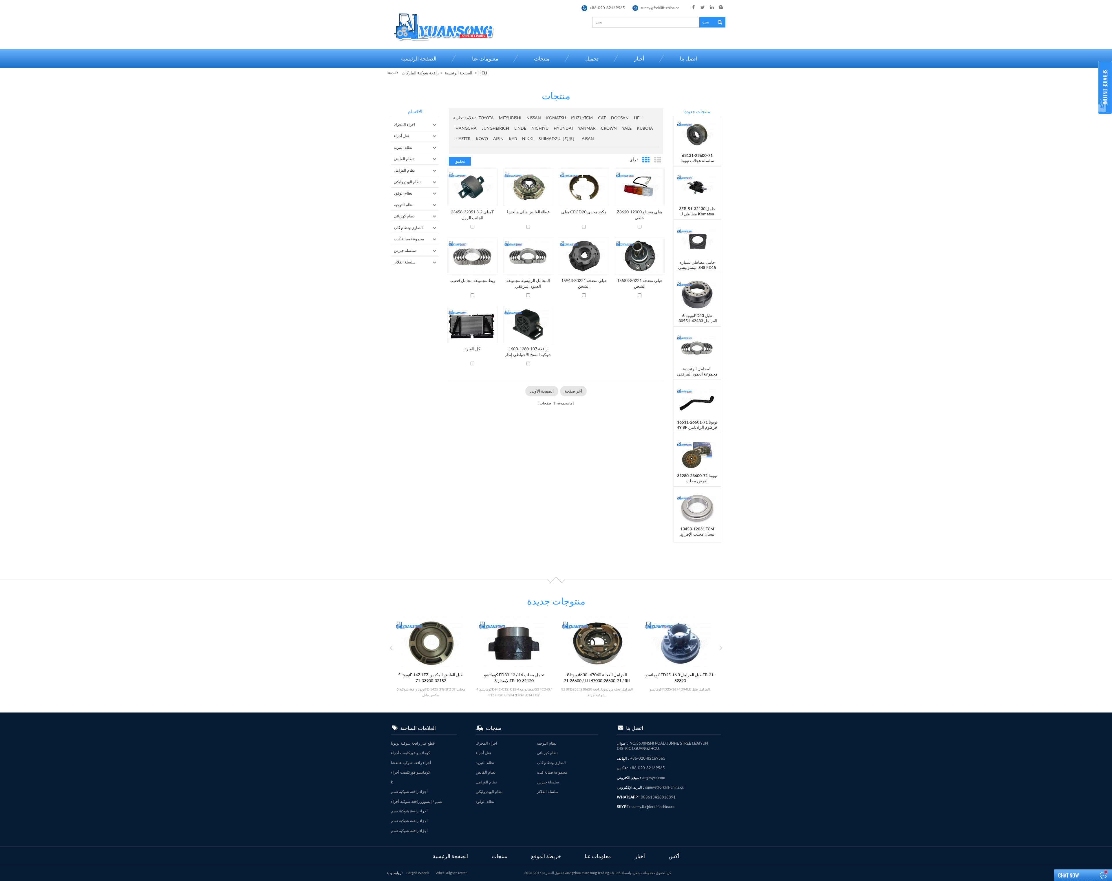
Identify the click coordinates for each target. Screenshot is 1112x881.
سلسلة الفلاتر (405, 262)
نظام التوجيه (404, 204)
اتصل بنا (688, 58)
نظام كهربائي (404, 216)
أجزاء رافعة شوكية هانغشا (411, 762)
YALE (627, 128)
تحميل (592, 58)
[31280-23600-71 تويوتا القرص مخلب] (697, 454)
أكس (674, 856)
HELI (482, 72)
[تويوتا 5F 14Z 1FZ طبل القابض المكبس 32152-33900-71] (408, 643)
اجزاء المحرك (404, 124)
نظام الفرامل (404, 170)
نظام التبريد (403, 147)
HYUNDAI (563, 128)
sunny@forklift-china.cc (660, 8)
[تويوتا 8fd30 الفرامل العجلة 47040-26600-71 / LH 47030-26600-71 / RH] (574, 643)
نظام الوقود (403, 193)
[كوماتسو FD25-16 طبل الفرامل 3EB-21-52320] (657, 643)
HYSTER (463, 138)
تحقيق (460, 161)
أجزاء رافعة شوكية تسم (409, 791)
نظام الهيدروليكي (407, 182)
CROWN (609, 128)
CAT (602, 117)
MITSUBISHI (510, 117)
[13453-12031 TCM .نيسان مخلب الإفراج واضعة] (697, 507)
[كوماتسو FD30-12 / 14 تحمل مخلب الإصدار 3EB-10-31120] (491, 643)
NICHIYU (539, 128)
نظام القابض (404, 158)
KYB (513, 138)
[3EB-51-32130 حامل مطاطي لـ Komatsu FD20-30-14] (697, 187)
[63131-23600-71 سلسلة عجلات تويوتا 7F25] (697, 134)
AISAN (588, 138)
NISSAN (533, 117)
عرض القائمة (657, 160)
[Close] (1105, 116)
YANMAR (587, 128)
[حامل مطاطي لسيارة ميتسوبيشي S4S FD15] (697, 241)
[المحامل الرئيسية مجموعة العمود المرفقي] (697, 347)
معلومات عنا (485, 58)
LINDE (520, 128)
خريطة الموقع (546, 856)
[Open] (1105, 87)
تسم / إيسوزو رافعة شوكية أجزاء (416, 801)
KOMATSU (556, 117)
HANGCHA (466, 128)
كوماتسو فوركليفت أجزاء (410, 752)
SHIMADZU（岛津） (558, 138)
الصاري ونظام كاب (408, 227)
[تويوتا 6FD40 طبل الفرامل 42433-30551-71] (697, 294)
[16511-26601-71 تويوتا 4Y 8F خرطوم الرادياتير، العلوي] (697, 401)
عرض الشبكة (646, 160)
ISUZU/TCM (582, 117)
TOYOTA (486, 117)
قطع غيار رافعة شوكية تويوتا (413, 743)
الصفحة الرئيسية (418, 58)
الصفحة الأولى (542, 391)
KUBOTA (645, 128)
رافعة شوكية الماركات (420, 72)
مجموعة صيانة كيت (409, 239)
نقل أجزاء (401, 135)
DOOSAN (620, 117)
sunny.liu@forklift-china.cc (653, 806)
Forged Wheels (417, 873)
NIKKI (527, 138)
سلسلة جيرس (405, 250)
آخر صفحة (573, 391)
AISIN (498, 138)
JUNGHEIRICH (495, 128)
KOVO (482, 138)
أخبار (639, 58)
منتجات (542, 58)
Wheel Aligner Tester (451, 873)
